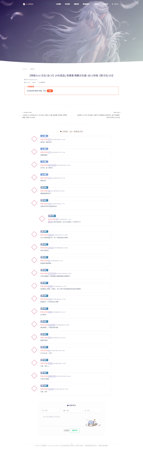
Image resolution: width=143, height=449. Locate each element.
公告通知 (58, 4)
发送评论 (74, 430)
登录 (50, 91)
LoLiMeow (57, 445)
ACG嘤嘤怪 (43, 445)
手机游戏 (67, 4)
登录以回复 (44, 139)
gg (57, 219)
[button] (66, 430)
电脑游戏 (76, 4)
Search (116, 4)
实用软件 (105, 4)
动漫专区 (96, 4)
